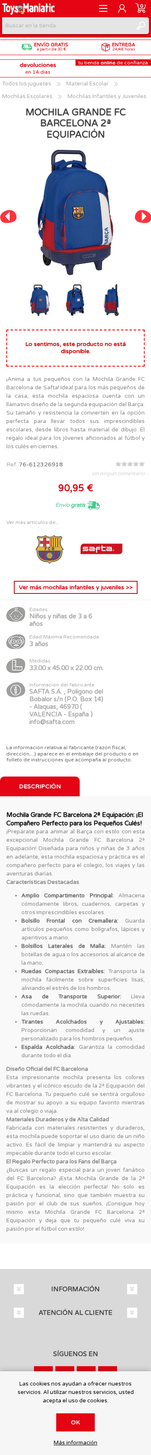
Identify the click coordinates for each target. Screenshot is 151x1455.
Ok (75, 1422)
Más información (75, 1443)
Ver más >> (76, 587)
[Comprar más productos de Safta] (101, 567)
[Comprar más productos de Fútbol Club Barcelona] (50, 567)
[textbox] (67, 25)
